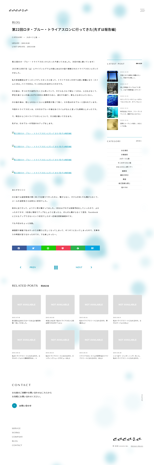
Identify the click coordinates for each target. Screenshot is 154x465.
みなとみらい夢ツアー (124, 167)
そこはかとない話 (124, 163)
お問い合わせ (25, 405)
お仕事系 (124, 150)
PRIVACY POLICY (137, 446)
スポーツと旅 (124, 158)
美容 (124, 179)
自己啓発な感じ (124, 183)
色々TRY (124, 187)
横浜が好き (124, 175)
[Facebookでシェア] (19, 248)
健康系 (124, 171)
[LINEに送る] (48, 248)
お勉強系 (124, 154)
